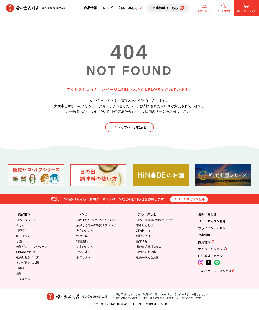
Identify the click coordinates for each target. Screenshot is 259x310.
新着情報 (142, 241)
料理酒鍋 (82, 241)
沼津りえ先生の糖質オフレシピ (96, 225)
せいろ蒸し (83, 251)
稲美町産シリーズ (27, 257)
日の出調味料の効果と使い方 (154, 220)
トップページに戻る (132, 127)
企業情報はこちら (165, 8)
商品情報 (90, 8)
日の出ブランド (26, 220)
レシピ (108, 8)
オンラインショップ (246, 11)
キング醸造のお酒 (27, 262)
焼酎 (19, 273)
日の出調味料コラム (149, 246)
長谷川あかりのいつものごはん (96, 220)
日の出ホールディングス (215, 271)
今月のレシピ (84, 230)
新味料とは (143, 230)
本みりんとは (144, 225)
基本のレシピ (84, 246)
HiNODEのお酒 (25, 251)
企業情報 (204, 235)
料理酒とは (143, 235)
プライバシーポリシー (213, 228)
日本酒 (20, 268)
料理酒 (20, 230)
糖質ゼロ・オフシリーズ (31, 246)
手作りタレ (83, 257)
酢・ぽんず (23, 235)
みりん (20, 225)
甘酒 (19, 241)
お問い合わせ (204, 11)
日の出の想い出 (146, 251)
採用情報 (204, 242)
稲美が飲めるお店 (147, 257)
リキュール (23, 278)
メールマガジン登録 (191, 199)
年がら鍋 (82, 235)
